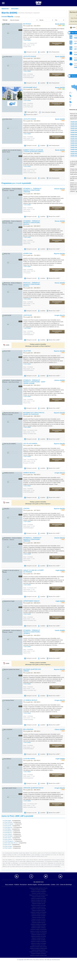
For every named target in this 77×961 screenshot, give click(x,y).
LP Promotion (27, 273)
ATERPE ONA (27, 253)
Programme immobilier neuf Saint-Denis (38, 929)
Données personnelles (44, 884)
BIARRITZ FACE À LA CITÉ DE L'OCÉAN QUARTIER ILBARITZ (33, 150)
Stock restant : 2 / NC (29, 333)
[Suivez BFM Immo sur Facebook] (31, 876)
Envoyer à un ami (31, 52)
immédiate (28, 74)
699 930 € (31, 194)
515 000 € (31, 26)
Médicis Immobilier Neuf (29, 172)
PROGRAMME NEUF (30, 87)
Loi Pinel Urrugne (7, 846)
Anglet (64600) (60, 570)
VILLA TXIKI (27, 351)
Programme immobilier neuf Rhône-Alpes (38, 955)
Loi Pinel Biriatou (7, 830)
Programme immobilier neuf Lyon (38, 907)
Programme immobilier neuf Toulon (38, 934)
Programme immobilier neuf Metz (38, 910)
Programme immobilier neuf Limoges (38, 905)
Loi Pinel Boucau (7, 832)
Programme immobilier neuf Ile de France (38, 946)
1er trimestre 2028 (30, 430)
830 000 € (31, 760)
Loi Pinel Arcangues (8, 824)
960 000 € (31, 790)
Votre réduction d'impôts (49, 112)
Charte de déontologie (66, 884)
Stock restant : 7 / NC (29, 776)
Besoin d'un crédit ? (32, 114)
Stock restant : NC (28, 105)
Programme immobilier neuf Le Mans (38, 901)
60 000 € (31, 89)
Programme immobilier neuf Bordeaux (38, 891)
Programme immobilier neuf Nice (38, 917)
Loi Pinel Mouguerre (8, 841)
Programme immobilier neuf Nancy (39, 913)
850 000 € (31, 673)
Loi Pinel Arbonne (7, 822)
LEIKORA (26, 508)
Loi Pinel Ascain (7, 825)
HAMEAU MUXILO (29, 472)
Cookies (53, 884)
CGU (57, 884)
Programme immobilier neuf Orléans (38, 920)
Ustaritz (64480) (60, 630)
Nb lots (41, 20)
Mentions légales (32, 884)
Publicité (16, 884)
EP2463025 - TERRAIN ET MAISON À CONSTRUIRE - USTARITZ (32, 631)
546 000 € (31, 702)
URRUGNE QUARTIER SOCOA (33, 788)
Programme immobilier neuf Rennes (38, 927)
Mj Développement (28, 778)
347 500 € (31, 510)
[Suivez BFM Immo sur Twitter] (45, 876)
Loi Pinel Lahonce (7, 839)
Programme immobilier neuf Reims (39, 926)
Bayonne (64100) (59, 253)
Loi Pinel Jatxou (7, 837)
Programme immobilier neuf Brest (38, 893)
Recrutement (23, 884)
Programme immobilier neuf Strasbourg (38, 932)
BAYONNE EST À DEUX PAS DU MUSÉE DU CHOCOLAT (33, 413)
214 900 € (31, 255)
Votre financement (54, 52)
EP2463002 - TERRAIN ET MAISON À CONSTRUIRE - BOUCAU (32, 222)
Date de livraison (14, 20)
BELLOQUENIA (28, 729)
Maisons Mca (26, 211)
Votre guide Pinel (32, 112)
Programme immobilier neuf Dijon (38, 896)
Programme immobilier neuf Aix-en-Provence (38, 888)
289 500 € (31, 353)
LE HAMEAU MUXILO (30, 700)
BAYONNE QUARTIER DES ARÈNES (32, 670)
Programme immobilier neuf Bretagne (38, 943)
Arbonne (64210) (59, 188)
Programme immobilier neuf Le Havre (38, 900)
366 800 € (31, 288)
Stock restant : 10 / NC (29, 718)
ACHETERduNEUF (28, 77)
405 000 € (31, 445)
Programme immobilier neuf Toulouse (38, 936)
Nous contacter (9, 884)
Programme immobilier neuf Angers (38, 889)
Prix (56, 20)
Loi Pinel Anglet (7, 820)
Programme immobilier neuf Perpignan (38, 924)
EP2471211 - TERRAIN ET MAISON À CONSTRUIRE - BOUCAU (32, 284)
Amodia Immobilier (28, 719)
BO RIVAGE (27, 24)
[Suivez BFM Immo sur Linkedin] (60, 876)
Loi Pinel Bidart (7, 829)
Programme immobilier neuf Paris (38, 922)
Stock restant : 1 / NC (29, 171)
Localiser (42, 52)
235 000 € (31, 416)
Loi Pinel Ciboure (7, 834)
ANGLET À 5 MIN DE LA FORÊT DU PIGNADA (33, 571)
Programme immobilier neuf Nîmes (38, 919)
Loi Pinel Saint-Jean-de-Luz (10, 843)
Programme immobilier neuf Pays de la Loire (38, 951)
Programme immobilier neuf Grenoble (38, 898)
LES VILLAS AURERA (30, 443)
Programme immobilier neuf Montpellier (38, 912)
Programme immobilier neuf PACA (38, 950)
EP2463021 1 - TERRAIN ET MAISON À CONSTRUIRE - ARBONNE (32, 190)
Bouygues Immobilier (28, 463)
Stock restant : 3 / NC (29, 45)
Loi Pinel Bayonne (7, 827)
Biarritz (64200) (60, 24)
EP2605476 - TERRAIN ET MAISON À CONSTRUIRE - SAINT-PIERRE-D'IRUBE (34, 381)
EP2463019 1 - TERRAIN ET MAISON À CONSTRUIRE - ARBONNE (32, 539)
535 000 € (31, 226)
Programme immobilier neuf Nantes (38, 915)
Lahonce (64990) (59, 380)
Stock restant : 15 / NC (29, 461)
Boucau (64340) (60, 221)
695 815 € (31, 603)
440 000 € (31, 635)
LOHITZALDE (27, 315)
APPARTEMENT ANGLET (31, 601)
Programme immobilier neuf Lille (38, 903)
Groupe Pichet (27, 46)
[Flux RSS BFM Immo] (16, 876)
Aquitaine (37, 13)
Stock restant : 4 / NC (29, 76)
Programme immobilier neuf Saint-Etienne (38, 931)
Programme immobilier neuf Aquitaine (38, 941)
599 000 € (31, 317)
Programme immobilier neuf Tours (38, 938)
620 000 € (31, 58)
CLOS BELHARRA (29, 758)
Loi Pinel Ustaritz (7, 848)
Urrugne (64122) (59, 315)
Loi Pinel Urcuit (7, 844)
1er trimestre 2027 (30, 43)
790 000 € (31, 153)
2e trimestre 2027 (30, 588)
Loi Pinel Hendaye (7, 836)
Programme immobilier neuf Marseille (38, 908)
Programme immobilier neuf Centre (38, 945)
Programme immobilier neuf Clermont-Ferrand (38, 895)
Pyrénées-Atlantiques (25, 13)
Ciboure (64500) (60, 729)
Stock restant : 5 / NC (29, 368)
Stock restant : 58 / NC (29, 271)
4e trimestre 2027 (30, 169)
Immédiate (28, 103)
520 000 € (31, 385)
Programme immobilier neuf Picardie (38, 953)
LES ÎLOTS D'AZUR (29, 56)
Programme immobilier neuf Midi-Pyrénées (38, 948)
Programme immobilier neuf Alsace (38, 939)
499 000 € (31, 474)
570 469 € (31, 574)
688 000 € (31, 543)
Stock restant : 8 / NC (29, 490)
